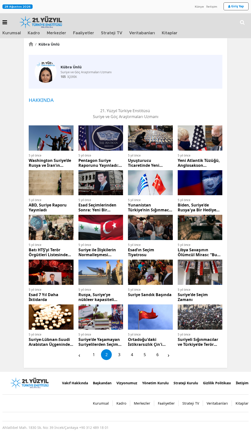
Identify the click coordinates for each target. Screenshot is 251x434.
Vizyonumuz (126, 383)
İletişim (211, 6)
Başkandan (102, 383)
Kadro (34, 33)
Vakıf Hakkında (75, 383)
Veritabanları (142, 33)
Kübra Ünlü (47, 44)
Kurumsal (11, 33)
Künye (199, 6)
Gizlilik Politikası (217, 383)
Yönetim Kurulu (155, 383)
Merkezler (56, 33)
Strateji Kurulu (186, 383)
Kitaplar (169, 33)
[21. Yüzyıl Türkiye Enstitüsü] (29, 382)
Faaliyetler (83, 33)
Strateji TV (111, 33)
